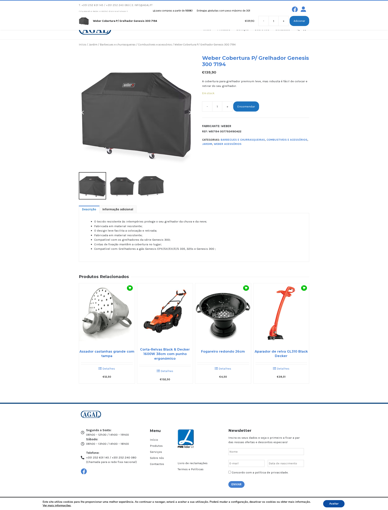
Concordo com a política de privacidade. (260, 472)
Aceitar (333, 504)
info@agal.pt (144, 5)
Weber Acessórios (227, 144)
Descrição (89, 209)
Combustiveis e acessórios (155, 44)
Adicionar (299, 20)
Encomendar (246, 106)
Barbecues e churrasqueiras (118, 44)
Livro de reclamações (193, 463)
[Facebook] (295, 9)
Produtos (156, 446)
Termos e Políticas (190, 469)
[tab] (89, 209)
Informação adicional (117, 209)
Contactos (157, 464)
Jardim (93, 44)
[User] (303, 9)
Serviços (156, 452)
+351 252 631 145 (92, 5)
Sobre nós (157, 458)
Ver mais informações (57, 505)
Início (82, 44)
